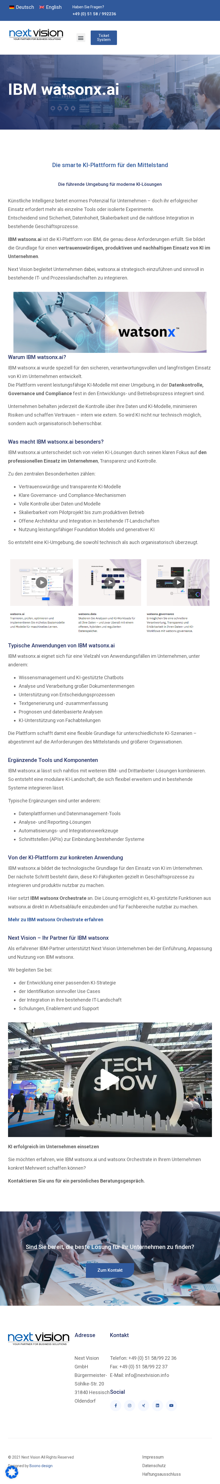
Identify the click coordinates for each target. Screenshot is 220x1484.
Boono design (41, 1466)
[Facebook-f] (115, 1405)
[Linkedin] (157, 1405)
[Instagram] (129, 1405)
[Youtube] (171, 1405)
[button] (80, 37)
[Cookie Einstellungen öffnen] (11, 1477)
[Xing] (143, 1405)
